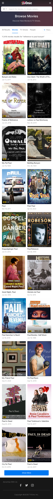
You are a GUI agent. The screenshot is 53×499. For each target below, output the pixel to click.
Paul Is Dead (7, 421)
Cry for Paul (6, 464)
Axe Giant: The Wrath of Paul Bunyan (39, 77)
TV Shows (24, 30)
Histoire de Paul (33, 292)
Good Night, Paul (9, 292)
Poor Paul (31, 206)
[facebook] (21, 487)
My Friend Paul (8, 378)
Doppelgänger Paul (10, 249)
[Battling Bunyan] (39, 143)
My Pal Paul (6, 163)
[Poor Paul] (39, 186)
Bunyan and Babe (9, 77)
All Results (6, 30)
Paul (3, 206)
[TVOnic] (26, 3)
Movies (15, 30)
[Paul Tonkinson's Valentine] (39, 401)
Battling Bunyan (33, 163)
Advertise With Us (10, 482)
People (32, 30)
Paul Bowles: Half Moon (36, 335)
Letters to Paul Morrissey (37, 120)
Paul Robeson (32, 249)
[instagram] (32, 487)
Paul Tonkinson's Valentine (38, 421)
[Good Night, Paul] (14, 272)
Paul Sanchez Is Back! (11, 335)
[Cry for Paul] (14, 444)
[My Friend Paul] (14, 358)
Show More (26, 473)
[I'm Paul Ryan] (39, 358)
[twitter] (26, 487)
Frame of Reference (10, 120)
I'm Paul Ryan (32, 378)
